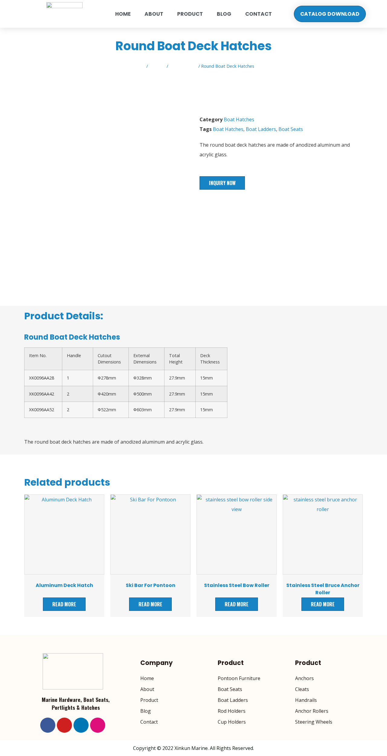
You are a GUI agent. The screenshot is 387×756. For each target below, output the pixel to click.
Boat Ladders (261, 129)
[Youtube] (64, 725)
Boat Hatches (183, 66)
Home (123, 14)
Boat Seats (290, 129)
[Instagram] (97, 725)
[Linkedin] (81, 725)
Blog (224, 14)
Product (190, 14)
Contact (258, 14)
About (154, 14)
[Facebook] (47, 725)
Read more (64, 604)
